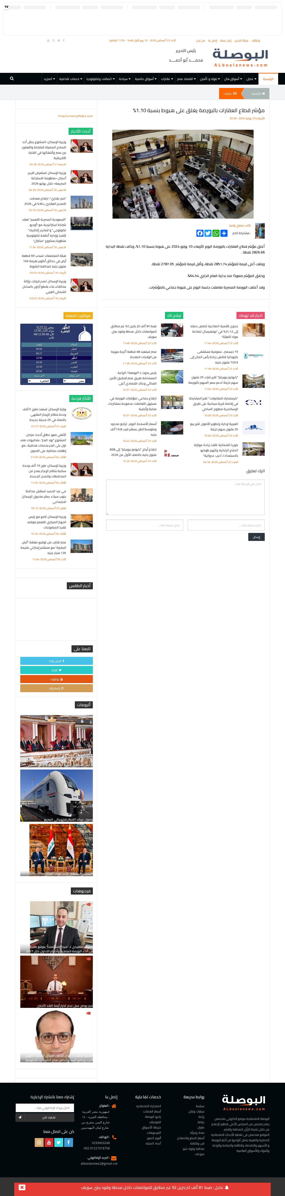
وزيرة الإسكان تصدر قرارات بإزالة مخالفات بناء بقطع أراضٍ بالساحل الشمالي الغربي (44, 286)
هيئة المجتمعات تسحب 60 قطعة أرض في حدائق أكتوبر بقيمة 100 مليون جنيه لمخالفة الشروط (44, 261)
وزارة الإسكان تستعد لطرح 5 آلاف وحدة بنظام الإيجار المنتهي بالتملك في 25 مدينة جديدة (44, 414)
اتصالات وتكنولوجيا (99, 79)
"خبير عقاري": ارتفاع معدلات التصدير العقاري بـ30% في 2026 (45, 201)
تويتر (55, 670)
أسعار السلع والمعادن (190, 1138)
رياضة (200, 1122)
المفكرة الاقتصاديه (148, 1106)
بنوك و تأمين (208, 79)
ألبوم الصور (154, 1138)
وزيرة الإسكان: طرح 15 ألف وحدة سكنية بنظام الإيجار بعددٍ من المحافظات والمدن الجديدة (44, 471)
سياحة (123, 79)
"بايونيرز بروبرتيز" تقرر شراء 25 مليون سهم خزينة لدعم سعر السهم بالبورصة (213, 379)
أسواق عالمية (144, 79)
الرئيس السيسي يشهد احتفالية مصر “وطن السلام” (60, 765)
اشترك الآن (48, 1117)
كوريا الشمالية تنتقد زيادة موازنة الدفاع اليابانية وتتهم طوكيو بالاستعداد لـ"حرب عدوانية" (216, 450)
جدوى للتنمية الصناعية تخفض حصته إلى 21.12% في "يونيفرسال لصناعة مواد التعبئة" (214, 331)
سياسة (200, 1106)
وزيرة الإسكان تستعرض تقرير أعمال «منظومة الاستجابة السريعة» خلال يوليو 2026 (47, 178)
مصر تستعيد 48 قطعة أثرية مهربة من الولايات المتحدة (134, 354)
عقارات (165, 79)
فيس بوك (55, 661)
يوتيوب (54, 679)
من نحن (201, 40)
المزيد (48, 79)
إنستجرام (54, 688)
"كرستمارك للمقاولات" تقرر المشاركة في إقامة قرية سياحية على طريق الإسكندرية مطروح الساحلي (213, 403)
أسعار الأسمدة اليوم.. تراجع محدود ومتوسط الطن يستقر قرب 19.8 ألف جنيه (133, 429)
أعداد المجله (153, 1143)
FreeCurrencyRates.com (75, 116)
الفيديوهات (154, 1133)
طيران (200, 1127)
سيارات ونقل (196, 1111)
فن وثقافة (197, 1143)
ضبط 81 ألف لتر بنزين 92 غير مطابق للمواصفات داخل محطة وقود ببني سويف (134, 331)
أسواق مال (231, 79)
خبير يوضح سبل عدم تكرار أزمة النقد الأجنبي (65, 1006)
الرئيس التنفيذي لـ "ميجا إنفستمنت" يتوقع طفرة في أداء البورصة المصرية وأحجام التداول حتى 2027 (59, 949)
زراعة (201, 1117)
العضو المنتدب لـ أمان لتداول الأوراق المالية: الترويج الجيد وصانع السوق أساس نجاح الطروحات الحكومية (59, 1058)
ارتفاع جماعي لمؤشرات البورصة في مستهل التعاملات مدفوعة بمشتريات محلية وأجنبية (132, 403)
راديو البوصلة (153, 1117)
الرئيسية (268, 79)
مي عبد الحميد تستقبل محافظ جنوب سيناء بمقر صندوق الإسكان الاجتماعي (44, 496)
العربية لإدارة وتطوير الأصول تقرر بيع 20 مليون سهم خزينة (214, 426)
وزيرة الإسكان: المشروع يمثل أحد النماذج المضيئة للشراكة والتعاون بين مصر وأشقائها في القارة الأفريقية (44, 150)
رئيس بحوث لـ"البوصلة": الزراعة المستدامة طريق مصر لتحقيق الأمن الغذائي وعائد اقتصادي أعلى (133, 378)
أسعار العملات (152, 1111)
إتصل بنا (213, 40)
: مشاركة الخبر (241, 232)
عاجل (249, 79)
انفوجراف (155, 1122)
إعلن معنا (226, 40)
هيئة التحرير (242, 40)
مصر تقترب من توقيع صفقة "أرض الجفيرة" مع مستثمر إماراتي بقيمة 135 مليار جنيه (43, 547)
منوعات (199, 1154)
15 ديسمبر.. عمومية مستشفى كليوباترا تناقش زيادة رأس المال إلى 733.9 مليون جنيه (214, 357)
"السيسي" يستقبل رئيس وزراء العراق (69, 874)
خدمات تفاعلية (69, 79)
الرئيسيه (256, 93)
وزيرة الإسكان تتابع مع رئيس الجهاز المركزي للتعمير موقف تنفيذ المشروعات (46, 522)
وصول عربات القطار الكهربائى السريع (68, 819)
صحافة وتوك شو (193, 1149)
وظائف (255, 40)
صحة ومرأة (197, 1133)
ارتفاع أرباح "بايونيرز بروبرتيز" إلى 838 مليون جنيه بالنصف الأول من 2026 (133, 452)
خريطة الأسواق (151, 1127)
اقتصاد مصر (185, 79)
